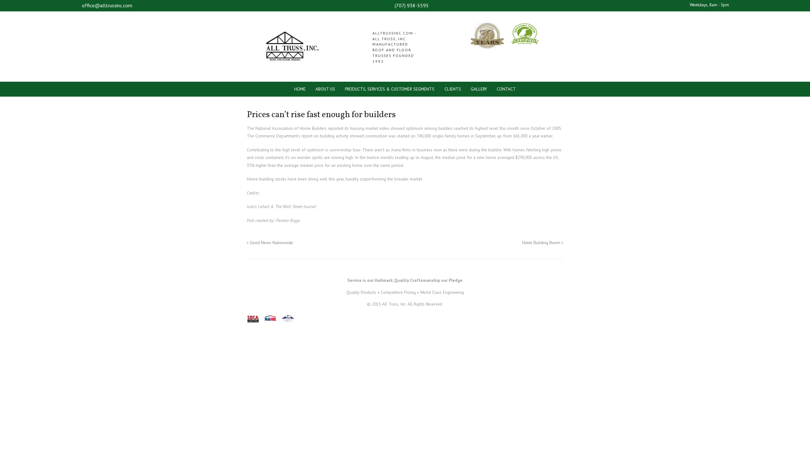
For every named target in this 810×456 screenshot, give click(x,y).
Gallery (479, 89)
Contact (506, 89)
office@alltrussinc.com (107, 5)
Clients (453, 89)
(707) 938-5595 (412, 5)
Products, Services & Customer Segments (389, 89)
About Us (325, 89)
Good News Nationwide (270, 242)
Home (300, 89)
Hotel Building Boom (542, 242)
